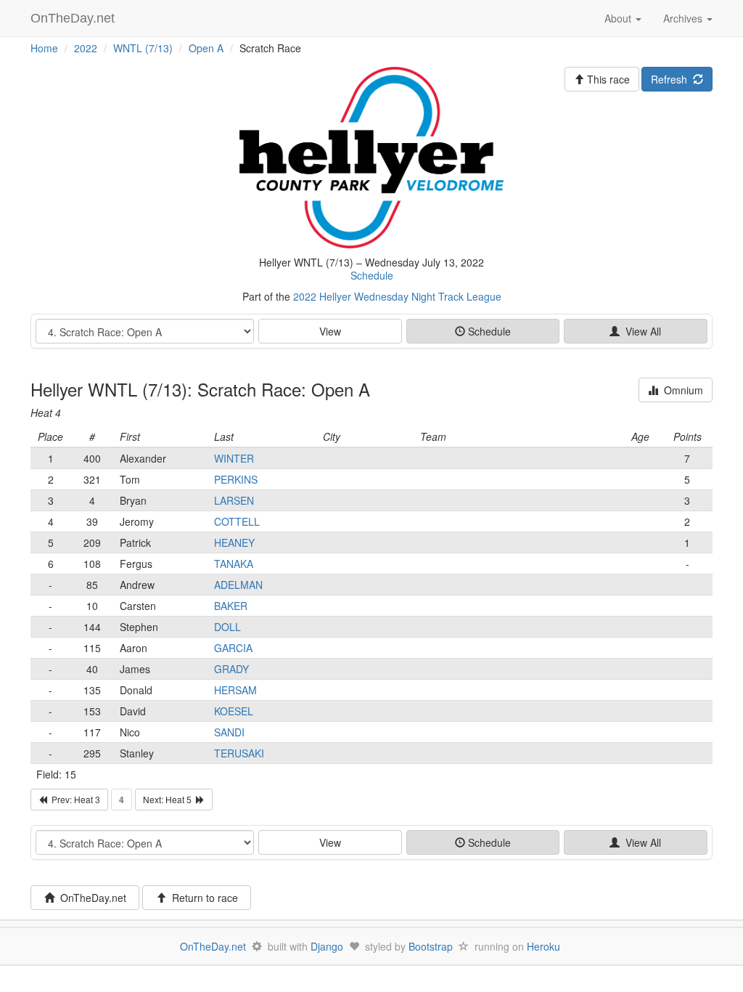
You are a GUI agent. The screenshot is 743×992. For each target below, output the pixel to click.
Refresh (672, 79)
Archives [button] (684, 18)
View (330, 331)
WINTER (234, 458)
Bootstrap (431, 946)
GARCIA (233, 648)
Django (327, 946)
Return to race (202, 897)
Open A (206, 48)
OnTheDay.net (74, 18)
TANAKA (233, 563)
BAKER (230, 605)
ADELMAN (238, 584)
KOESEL (233, 711)
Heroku (543, 946)
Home (44, 48)
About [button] (619, 18)
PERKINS (236, 479)
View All (640, 331)
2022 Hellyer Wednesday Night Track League (397, 296)
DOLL (227, 626)
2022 (85, 48)
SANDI (229, 732)
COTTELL (237, 521)
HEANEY (234, 542)
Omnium (680, 390)
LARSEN (234, 500)
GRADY (231, 669)
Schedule (371, 275)
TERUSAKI (239, 753)
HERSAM (235, 690)
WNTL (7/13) (143, 48)
